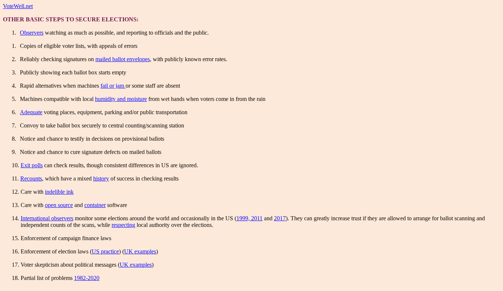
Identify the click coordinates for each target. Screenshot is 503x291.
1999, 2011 (249, 218)
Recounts (31, 178)
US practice (105, 251)
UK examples (140, 251)
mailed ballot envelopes (122, 59)
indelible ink (59, 192)
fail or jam (113, 86)
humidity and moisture (121, 99)
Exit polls (32, 165)
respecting (123, 225)
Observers (31, 32)
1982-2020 (86, 278)
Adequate (31, 112)
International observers (47, 218)
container (95, 205)
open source (59, 205)
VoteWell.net (18, 6)
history (101, 178)
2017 (280, 218)
